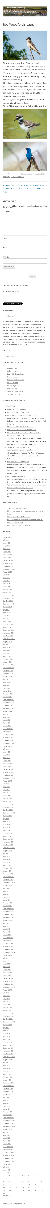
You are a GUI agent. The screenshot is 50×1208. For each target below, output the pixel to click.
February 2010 (8, 1112)
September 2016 (9, 882)
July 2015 (6, 923)
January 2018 (7, 836)
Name (6, 238)
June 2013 (6, 996)
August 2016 (7, 885)
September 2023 (9, 639)
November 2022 (8, 668)
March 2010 (7, 1109)
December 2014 (8, 943)
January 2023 (7, 662)
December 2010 (8, 1083)
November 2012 (8, 1016)
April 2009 (6, 1141)
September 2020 (9, 743)
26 (23, 1190)
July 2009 (6, 1132)
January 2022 (7, 697)
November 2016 (8, 877)
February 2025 (8, 589)
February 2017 (8, 868)
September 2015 (9, 917)
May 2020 (6, 755)
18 (16, 1187)
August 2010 (7, 1094)
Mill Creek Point (13, 388)
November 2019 (8, 772)
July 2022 (6, 679)
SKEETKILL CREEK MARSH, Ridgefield (20, 450)
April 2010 (6, 1106)
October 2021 (8, 705)
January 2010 (7, 1115)
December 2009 (8, 1118)
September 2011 (9, 1057)
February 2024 (8, 624)
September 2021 (9, 708)
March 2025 (7, 586)
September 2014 (9, 952)
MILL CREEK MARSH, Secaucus (18, 412)
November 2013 (8, 981)
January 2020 (7, 766)
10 (10, 1184)
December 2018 (8, 804)
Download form (9, 406)
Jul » (10, 1195)
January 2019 (7, 801)
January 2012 (7, 1045)
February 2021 (8, 729)
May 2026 (6, 546)
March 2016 (7, 900)
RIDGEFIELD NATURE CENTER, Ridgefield (21, 430)
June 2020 (6, 752)
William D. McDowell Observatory (19, 517)
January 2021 (7, 732)
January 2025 (7, 592)
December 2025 (8, 560)
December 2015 (8, 909)
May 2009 (6, 1138)
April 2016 (6, 897)
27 (29, 1190)
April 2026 (6, 549)
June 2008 (6, 1170)
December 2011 (8, 1048)
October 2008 (8, 1158)
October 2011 (8, 1054)
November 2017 (8, 842)
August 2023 (7, 642)
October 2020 (8, 740)
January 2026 (7, 557)
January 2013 (7, 1010)
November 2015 (8, 911)
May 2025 (6, 581)
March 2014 (7, 970)
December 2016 (8, 874)
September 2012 (9, 1022)
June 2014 (6, 961)
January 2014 (7, 975)
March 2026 (7, 552)
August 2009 (7, 1129)
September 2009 (9, 1126)
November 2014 (8, 946)
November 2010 (8, 1086)
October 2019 (8, 775)
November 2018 (8, 807)
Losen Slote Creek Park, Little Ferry (20, 488)
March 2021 (7, 726)
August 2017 (7, 851)
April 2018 (6, 827)
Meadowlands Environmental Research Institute (25, 520)
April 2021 (6, 723)
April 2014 (6, 967)
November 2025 (8, 563)
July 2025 (6, 575)
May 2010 (6, 1103)
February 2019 (8, 798)
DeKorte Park (12, 368)
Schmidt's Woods (13, 394)
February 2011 (8, 1077)
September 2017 (9, 848)
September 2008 (9, 1161)
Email (6, 247)
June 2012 (6, 1030)
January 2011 (7, 1080)
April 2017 (6, 862)
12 (23, 1184)
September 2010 (9, 1091)
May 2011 (6, 1068)
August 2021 (7, 711)
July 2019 (6, 784)
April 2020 (6, 758)
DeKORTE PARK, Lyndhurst (17, 409)
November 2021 (8, 702)
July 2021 (6, 714)
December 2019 (8, 769)
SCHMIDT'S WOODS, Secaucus (18, 447)
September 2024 (9, 604)
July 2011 (6, 1062)
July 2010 (6, 1097)
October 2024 (8, 601)
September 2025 (9, 569)
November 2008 (8, 1155)
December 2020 (8, 734)
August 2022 (7, 676)
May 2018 (6, 824)
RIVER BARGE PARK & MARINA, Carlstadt (21, 415)
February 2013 (8, 1007)
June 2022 (6, 682)
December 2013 (8, 978)
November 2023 (8, 633)
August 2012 (7, 1025)
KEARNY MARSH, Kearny (16, 476)
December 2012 (8, 1013)
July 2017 (6, 853)
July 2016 (6, 888)
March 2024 (7, 621)
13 (29, 1184)
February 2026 (8, 554)
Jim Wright (6, 177)
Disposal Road (12, 383)
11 (16, 1184)
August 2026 (7, 537)
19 (23, 1187)
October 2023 (8, 636)
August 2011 (7, 1060)
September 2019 (9, 778)
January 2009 (7, 1149)
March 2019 (7, 795)
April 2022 (6, 688)
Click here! (11, 316)
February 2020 (8, 763)
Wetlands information (15, 523)
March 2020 (7, 761)
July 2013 (6, 993)
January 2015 (7, 941)
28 (35, 1190)
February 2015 (8, 938)
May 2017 (6, 859)
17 (10, 1187)
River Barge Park (13, 385)
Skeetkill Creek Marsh (15, 391)
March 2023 (7, 656)
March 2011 (7, 1074)
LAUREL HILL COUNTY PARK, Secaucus (20, 427)
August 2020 (7, 746)
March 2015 (7, 935)
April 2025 (6, 583)
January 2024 (7, 627)
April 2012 (6, 1036)
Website (6, 257)
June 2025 (6, 578)
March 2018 (7, 830)
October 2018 (8, 810)
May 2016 (6, 894)
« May (5, 1195)
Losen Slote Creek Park (15, 380)
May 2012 (6, 1033)
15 (41, 1184)
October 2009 (8, 1123)
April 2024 (6, 618)
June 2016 (6, 891)
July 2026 (6, 540)
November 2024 (8, 598)
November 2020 (8, 737)
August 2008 (7, 1164)
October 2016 (8, 880)
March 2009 (7, 1144)
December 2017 (8, 839)
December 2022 (8, 665)
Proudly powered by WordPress (14, 1204)
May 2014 (6, 964)
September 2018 (9, 813)
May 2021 (6, 720)
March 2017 (7, 865)
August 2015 (7, 920)
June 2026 (6, 543)
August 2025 (7, 572)
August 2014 (7, 955)
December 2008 (8, 1152)
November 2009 (8, 1120)
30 (4, 1193)
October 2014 (8, 949)
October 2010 (8, 1089)
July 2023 (6, 644)
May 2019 (6, 790)
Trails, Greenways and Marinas (18, 508)
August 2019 (7, 781)
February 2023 (8, 659)
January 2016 (7, 906)
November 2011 (8, 1051)
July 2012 (6, 1028)
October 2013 (8, 984)
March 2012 (7, 1039)
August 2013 (7, 990)
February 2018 (8, 833)
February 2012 (8, 1042)
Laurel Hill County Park (15, 374)
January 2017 (7, 871)
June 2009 (6, 1135)
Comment (7, 211)
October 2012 (8, 1019)
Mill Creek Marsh (13, 371)
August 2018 (7, 816)
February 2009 (8, 1147)
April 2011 (6, 1071)
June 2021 (6, 717)
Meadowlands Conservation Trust (19, 525)
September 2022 (9, 673)
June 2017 (6, 856)
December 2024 (8, 595)
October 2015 (8, 914)
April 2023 (6, 653)
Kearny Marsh (12, 377)
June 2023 (6, 647)
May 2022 (6, 685)
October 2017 (8, 845)
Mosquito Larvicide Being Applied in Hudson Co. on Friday (14, 188)
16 (4, 1187)
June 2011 (6, 1065)
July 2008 (6, 1167)
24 (10, 1190)
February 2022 (8, 694)
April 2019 (6, 792)
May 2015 (6, 929)
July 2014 (6, 958)
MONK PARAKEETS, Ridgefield (18, 462)
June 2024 (6, 612)
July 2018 (6, 819)
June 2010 (6, 1100)
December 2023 (8, 630)
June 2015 (6, 926)
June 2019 (6, 787)
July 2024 (6, 610)
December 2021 (8, 700)
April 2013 (6, 1001)
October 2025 (8, 566)
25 (16, 1190)
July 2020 (6, 749)
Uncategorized (26, 174)
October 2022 (8, 671)
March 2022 (7, 691)
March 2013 (7, 1004)
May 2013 (6, 999)
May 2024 (6, 615)
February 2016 (8, 903)
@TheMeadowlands (11, 291)
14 (35, 1184)
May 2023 (6, 650)
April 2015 (6, 932)
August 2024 (7, 607)
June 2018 (6, 821)
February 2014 (8, 972)
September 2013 (9, 987)
